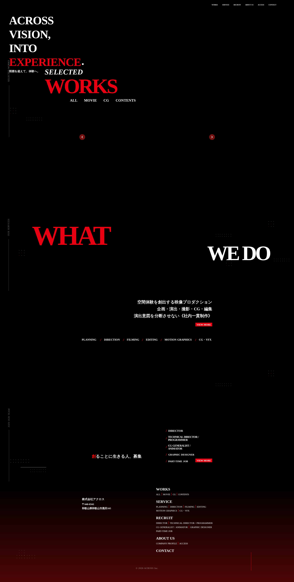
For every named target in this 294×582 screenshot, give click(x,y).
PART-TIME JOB (161, 531)
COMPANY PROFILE (163, 543)
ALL (154, 494)
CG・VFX (182, 511)
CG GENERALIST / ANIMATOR (169, 527)
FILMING (188, 507)
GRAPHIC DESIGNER (200, 527)
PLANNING (158, 507)
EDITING (200, 507)
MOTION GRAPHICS (163, 511)
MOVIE (163, 494)
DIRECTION (174, 507)
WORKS (215, 5)
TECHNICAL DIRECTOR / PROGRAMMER (189, 523)
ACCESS (261, 5)
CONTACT (272, 5)
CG (171, 494)
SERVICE (226, 5)
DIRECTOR (158, 523)
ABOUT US (249, 5)
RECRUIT (237, 5)
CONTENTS (181, 494)
